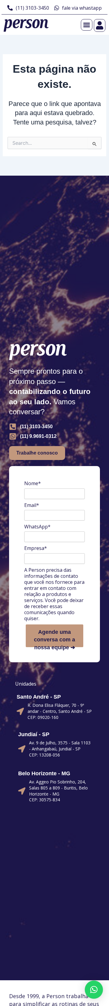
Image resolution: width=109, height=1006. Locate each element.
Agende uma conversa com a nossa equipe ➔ (54, 638)
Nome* (32, 483)
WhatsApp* (37, 527)
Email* (31, 505)
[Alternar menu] (86, 25)
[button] (94, 990)
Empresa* (35, 548)
